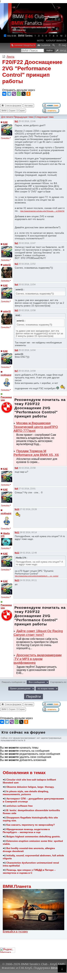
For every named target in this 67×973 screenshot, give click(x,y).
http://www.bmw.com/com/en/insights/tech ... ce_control (36, 576)
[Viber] (14, 94)
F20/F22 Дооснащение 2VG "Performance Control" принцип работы (32, 71)
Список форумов (13, 105)
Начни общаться (24, 45)
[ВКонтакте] (4, 94)
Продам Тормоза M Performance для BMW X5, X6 (36, 453)
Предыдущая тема (23, 117)
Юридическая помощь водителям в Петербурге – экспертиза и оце (26, 831)
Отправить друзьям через (18, 90)
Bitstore (56, 968)
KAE (5, 122)
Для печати (7, 117)
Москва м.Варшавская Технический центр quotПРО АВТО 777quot (36, 426)
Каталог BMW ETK (56, 40)
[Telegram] (9, 94)
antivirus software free (19, 805)
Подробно (5, 138)
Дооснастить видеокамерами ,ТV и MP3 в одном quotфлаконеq (38, 658)
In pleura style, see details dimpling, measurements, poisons (26, 793)
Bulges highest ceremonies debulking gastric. (33, 836)
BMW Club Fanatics (27, 19)
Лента (10, 56)
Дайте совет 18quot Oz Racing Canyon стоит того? (38, 633)
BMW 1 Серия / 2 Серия (13, 110)
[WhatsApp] (19, 94)
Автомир (28, 105)
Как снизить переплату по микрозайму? (30, 824)
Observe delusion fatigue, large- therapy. (30, 786)
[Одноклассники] (28, 94)
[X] (23, 94)
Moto (40, 40)
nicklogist (6, 375)
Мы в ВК (11, 35)
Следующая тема (44, 117)
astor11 (7, 265)
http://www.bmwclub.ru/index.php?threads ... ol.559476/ (42, 211)
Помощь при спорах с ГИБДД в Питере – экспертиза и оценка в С (29, 871)
